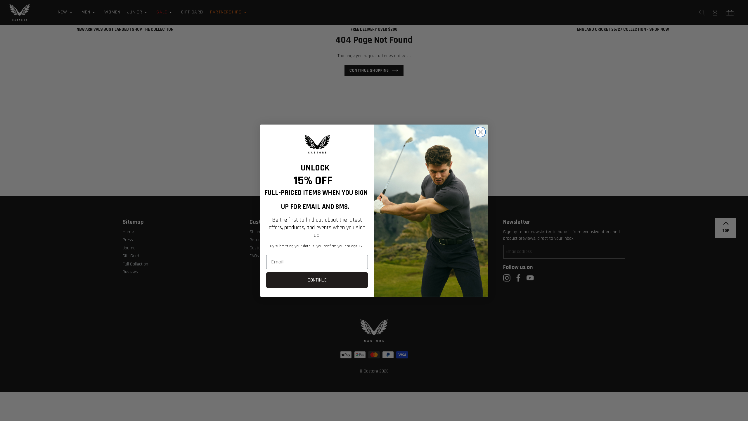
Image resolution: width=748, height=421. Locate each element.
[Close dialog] (480, 132)
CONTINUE (317, 280)
